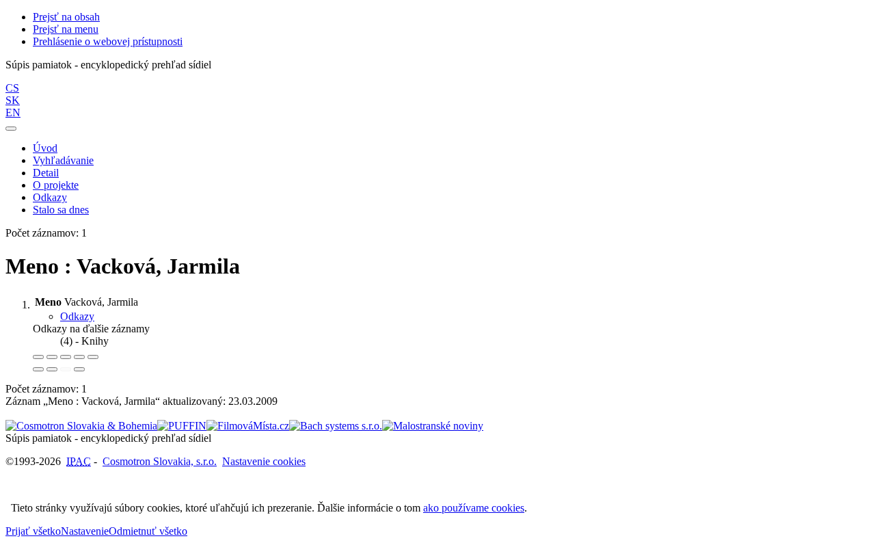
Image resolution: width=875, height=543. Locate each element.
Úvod (45, 148)
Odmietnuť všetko (148, 531)
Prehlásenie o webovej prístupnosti (108, 41)
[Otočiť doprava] (51, 369)
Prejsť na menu (65, 29)
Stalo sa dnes (61, 209)
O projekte (56, 185)
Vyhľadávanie (63, 160)
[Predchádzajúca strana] (65, 369)
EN (13, 112)
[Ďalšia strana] (79, 369)
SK (12, 100)
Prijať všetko (33, 531)
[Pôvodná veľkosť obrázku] (65, 357)
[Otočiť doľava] (38, 369)
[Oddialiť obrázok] (51, 357)
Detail (46, 172)
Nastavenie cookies (264, 461)
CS (12, 88)
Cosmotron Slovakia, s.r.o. (160, 461)
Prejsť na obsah (66, 17)
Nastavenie (85, 531)
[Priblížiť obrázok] (38, 357)
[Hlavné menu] (10, 129)
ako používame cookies (473, 508)
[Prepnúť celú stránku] (79, 357)
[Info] (93, 357)
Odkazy (50, 197)
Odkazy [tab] (77, 316)
